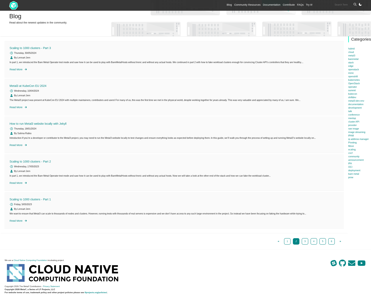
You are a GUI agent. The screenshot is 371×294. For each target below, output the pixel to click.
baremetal (353, 59)
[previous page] (278, 241)
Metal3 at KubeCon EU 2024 (28, 85)
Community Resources (247, 4)
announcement (356, 160)
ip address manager (358, 139)
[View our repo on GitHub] (342, 265)
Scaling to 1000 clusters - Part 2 (30, 161)
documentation (355, 104)
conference (354, 115)
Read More (16, 69)
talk (350, 111)
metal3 (351, 55)
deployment (354, 170)
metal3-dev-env (356, 101)
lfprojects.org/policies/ (96, 292)
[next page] (340, 241)
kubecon (352, 94)
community (353, 156)
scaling (352, 149)
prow (350, 177)
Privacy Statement (51, 286)
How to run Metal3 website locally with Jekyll (38, 123)
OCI (350, 167)
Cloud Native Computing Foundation (30, 260)
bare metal (353, 174)
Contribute (289, 4)
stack (351, 62)
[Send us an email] (352, 265)
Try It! (309, 4)
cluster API (353, 121)
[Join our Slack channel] (334, 265)
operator (352, 87)
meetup (352, 118)
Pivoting (352, 142)
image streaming (356, 132)
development (355, 108)
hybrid (351, 48)
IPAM (351, 135)
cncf (350, 153)
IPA (350, 163)
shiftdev (352, 97)
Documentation (271, 4)
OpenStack (354, 83)
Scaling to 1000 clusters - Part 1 (30, 199)
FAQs (300, 4)
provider (352, 125)
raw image (353, 128)
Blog (229, 4)
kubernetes (354, 80)
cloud (351, 52)
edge (350, 66)
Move (351, 146)
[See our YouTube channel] (362, 265)
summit (352, 90)
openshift (353, 76)
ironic (351, 73)
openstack (353, 69)
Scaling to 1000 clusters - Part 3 (30, 48)
